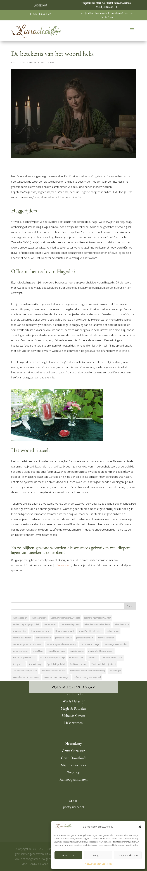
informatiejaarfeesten (22, 637)
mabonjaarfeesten (20, 651)
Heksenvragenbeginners (40, 631)
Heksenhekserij (50, 624)
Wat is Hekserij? (74, 702)
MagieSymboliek (77, 651)
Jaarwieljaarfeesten (106, 637)
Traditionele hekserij (78, 664)
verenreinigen (115, 670)
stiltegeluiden (18, 664)
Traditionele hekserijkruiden (25, 670)
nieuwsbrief (63, 565)
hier (102, 17)
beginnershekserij (39, 617)
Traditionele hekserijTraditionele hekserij (87, 670)
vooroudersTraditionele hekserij (26, 677)
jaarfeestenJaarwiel (63, 637)
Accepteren (68, 855)
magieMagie (38, 651)
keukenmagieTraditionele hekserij (61, 644)
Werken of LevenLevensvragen (56, 677)
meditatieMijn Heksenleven (24, 657)
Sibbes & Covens (73, 716)
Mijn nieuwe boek (73, 765)
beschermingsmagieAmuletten (97, 617)
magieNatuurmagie (56, 651)
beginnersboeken (20, 617)
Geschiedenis (47, 62)
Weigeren (98, 855)
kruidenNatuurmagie (89, 644)
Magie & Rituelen (73, 709)
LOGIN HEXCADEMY (40, 14)
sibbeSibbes (93, 657)
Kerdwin (34, 864)
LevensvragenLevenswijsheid (116, 644)
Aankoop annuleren (74, 780)
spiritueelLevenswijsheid (112, 657)
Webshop (73, 773)
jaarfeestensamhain (84, 637)
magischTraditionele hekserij (100, 651)
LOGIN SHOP (40, 5)
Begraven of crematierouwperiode (65, 617)
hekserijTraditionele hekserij (91, 631)
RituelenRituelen (76, 657)
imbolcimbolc (113, 631)
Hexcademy (73, 744)
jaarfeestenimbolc (43, 637)
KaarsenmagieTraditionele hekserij (27, 644)
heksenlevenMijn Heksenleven (97, 624)
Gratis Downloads (73, 758)
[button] (140, 827)
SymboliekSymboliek (56, 664)
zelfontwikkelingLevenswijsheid (87, 677)
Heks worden (73, 723)
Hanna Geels (48, 864)
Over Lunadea (74, 694)
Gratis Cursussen (73, 751)
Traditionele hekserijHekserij (103, 664)
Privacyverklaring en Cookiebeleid (98, 863)
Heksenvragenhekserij (64, 631)
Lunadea (21, 62)
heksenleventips (19, 631)
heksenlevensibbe (121, 624)
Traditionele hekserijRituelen (53, 670)
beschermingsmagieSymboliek (26, 624)
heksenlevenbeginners (70, 624)
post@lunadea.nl (73, 807)
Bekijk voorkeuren (128, 855)
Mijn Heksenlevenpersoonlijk (52, 657)
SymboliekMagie (36, 664)
